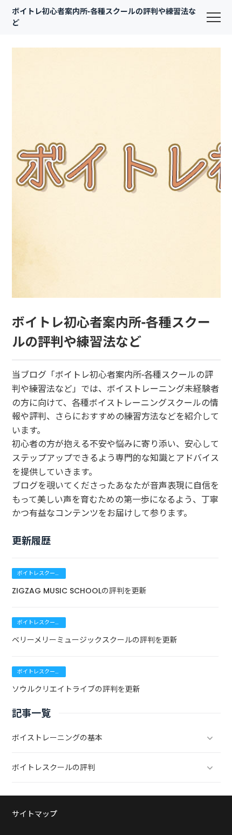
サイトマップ (34, 814)
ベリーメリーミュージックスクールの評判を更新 (95, 639)
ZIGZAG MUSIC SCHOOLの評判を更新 (79, 590)
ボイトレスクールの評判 (38, 574)
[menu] (214, 17)
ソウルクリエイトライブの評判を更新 (76, 689)
